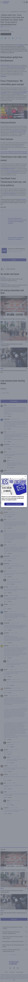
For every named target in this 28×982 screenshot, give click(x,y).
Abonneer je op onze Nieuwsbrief (14, 504)
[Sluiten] (25, 476)
